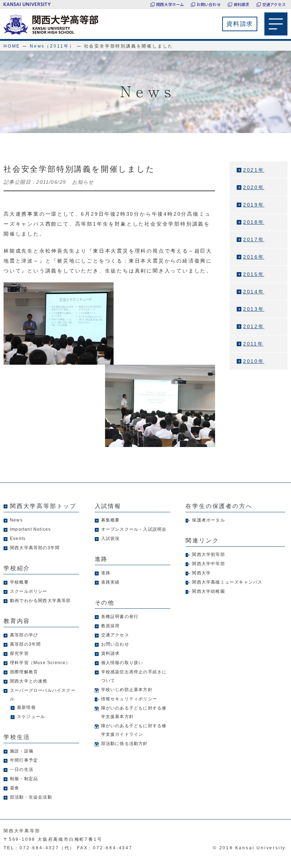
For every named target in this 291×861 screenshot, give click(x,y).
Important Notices (30, 529)
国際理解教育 (24, 671)
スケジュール (31, 716)
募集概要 (110, 520)
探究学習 (19, 653)
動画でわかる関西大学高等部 (40, 600)
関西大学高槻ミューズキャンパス (227, 582)
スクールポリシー (29, 591)
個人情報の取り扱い (122, 662)
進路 (105, 572)
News (16, 520)
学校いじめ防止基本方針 (127, 689)
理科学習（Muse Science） (40, 662)
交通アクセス (274, 4)
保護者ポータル (208, 520)
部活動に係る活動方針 (124, 743)
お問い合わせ (208, 4)
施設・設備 (21, 751)
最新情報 (26, 707)
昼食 (14, 787)
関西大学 (201, 572)
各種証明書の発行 (120, 616)
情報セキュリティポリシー (129, 698)
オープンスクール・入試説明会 (134, 529)
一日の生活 (21, 769)
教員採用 (110, 625)
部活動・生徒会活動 (31, 797)
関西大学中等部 (208, 563)
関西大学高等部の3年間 (35, 547)
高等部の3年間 (25, 644)
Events (18, 538)
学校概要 (19, 582)
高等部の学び (24, 635)
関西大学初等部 (208, 554)
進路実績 (110, 582)
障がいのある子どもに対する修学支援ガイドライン (134, 730)
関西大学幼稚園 (208, 591)
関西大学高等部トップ (43, 506)
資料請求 (241, 4)
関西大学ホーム (170, 4)
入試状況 (110, 538)
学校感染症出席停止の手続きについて (134, 676)
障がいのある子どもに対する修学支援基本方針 (134, 712)
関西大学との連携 (29, 681)
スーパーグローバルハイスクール (43, 694)
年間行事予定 (24, 760)
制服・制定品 (24, 778)
